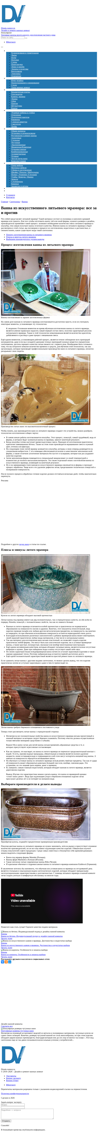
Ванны (4, 934)
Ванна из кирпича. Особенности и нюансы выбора (23, 954)
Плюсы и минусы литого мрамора (21, 237)
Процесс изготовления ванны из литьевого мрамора (29, 235)
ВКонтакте (11, 42)
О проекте (10, 195)
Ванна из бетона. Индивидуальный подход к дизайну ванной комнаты (32, 936)
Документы (11, 1076)
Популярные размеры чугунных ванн (17, 1031)
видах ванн (24, 544)
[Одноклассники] (6, 961)
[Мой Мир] (9, 961)
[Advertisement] (49, 512)
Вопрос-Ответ (12, 1080)
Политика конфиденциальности (15, 1093)
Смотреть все (7, 1026)
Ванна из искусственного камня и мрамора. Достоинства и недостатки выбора (35, 945)
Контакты (10, 197)
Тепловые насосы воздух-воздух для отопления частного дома (28, 35)
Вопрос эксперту (13, 1078)
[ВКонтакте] (2, 961)
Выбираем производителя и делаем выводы (25, 239)
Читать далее (6, 938)
